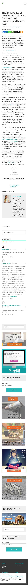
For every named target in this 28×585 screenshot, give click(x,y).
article (11, 104)
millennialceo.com (10, 50)
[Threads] (18, 32)
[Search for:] (14, 326)
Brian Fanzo (5, 249)
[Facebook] (3, 32)
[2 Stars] (11, 178)
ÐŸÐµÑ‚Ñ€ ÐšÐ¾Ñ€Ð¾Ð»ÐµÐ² (11, 305)
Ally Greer (19, 27)
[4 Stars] (13, 178)
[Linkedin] (6, 32)
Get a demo (11, 162)
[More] (21, 32)
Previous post (15, 185)
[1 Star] (10, 178)
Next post (13, 186)
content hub (15, 141)
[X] (15, 32)
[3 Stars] (12, 178)
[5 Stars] (15, 178)
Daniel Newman (7, 67)
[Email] (12, 32)
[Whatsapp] (9, 32)
